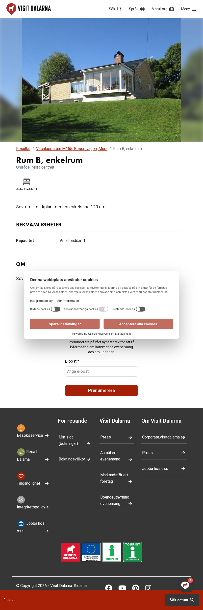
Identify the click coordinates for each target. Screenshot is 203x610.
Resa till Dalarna (28, 455)
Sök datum (179, 600)
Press (105, 437)
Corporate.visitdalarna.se (163, 437)
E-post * (72, 361)
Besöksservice (30, 435)
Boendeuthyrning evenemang (114, 500)
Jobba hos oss (31, 527)
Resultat (23, 148)
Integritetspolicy (31, 507)
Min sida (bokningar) (68, 440)
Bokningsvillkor (72, 459)
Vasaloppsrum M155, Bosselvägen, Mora (71, 148)
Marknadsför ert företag (114, 478)
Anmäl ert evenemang (110, 455)
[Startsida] (28, 9)
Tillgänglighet (28, 483)
